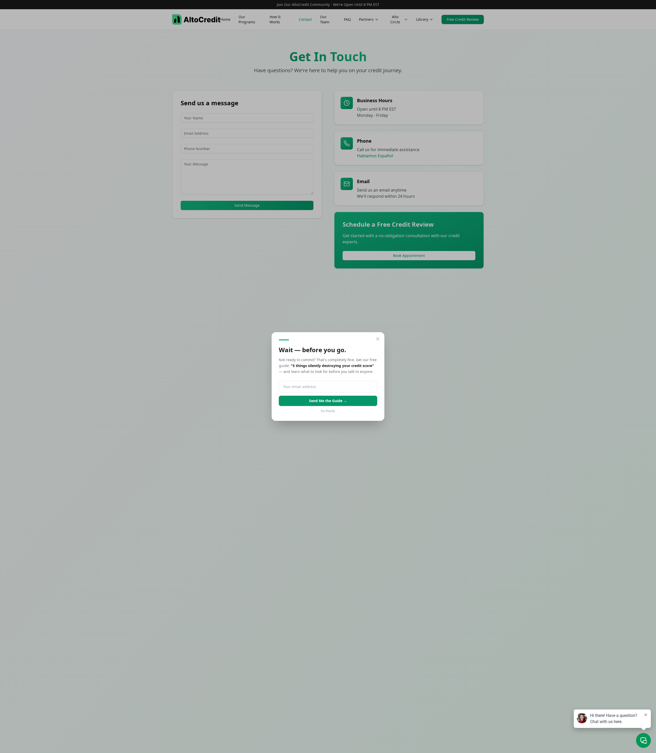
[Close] (377, 338)
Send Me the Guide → (328, 400)
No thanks (328, 411)
